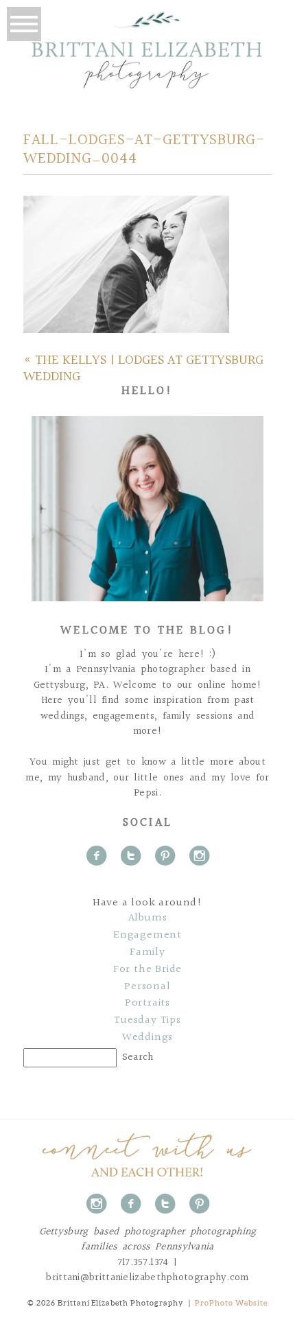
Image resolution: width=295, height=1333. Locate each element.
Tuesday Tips (147, 1020)
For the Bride (147, 970)
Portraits (147, 1003)
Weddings (147, 1038)
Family (147, 952)
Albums (147, 918)
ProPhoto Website (231, 1303)
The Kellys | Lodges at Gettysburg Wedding (143, 368)
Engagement (147, 935)
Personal (147, 987)
